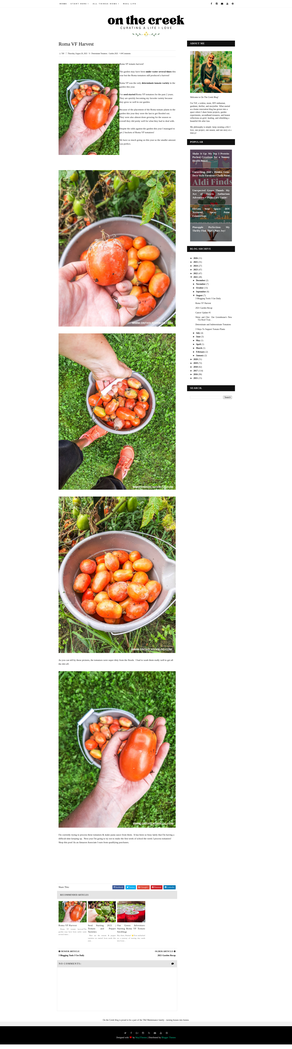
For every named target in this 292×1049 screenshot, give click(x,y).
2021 (195, 277)
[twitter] (125, 1033)
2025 (195, 262)
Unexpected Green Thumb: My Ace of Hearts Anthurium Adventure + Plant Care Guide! (211, 194)
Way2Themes (141, 1037)
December (201, 280)
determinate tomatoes (99, 53)
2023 (195, 269)
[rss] (149, 1033)
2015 (195, 378)
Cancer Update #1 (203, 313)
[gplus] (137, 1033)
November (201, 284)
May (198, 340)
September (201, 292)
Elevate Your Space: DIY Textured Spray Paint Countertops (211, 212)
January (200, 355)
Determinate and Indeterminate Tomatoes (213, 324)
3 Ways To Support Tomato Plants (210, 329)
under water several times (159, 71)
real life (129, 4)
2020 (195, 359)
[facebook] (211, 4)
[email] (222, 4)
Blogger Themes (169, 1037)
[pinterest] (232, 4)
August (199, 295)
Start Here (79, 4)
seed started (129, 94)
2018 (195, 367)
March (199, 348)
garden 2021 (113, 53)
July (198, 333)
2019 (195, 363)
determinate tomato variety (155, 83)
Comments (126, 53)
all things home (105, 4)
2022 (195, 273)
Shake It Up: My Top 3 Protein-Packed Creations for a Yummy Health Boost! (211, 157)
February (200, 352)
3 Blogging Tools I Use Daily (208, 298)
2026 (195, 258)
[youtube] (227, 4)
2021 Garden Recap (203, 308)
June (198, 337)
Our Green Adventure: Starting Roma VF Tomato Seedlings (131, 928)
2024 (195, 266)
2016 (195, 374)
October (200, 288)
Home (63, 4)
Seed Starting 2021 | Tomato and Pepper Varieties (102, 928)
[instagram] (216, 4)
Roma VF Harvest (68, 925)
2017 (195, 371)
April (199, 344)
